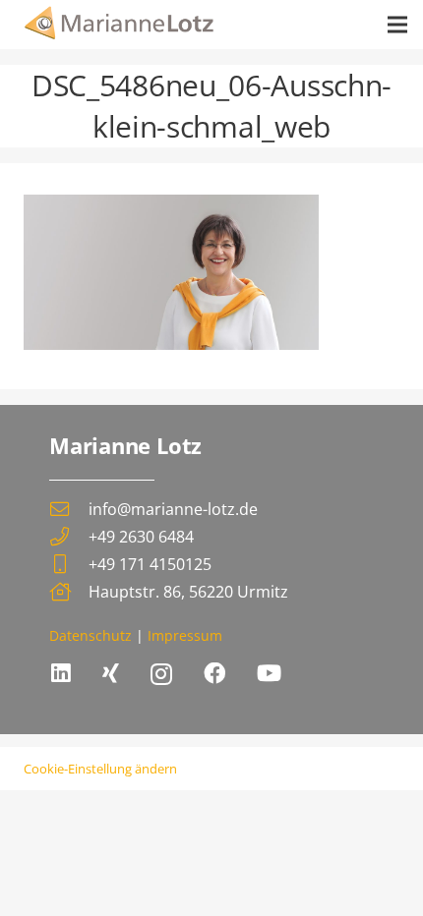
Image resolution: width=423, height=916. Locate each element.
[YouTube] (269, 673)
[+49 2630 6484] (69, 536)
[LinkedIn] (61, 673)
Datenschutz (90, 635)
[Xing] (110, 673)
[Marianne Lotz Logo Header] (119, 24)
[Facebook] (214, 673)
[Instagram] (161, 674)
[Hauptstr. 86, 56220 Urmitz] (69, 591)
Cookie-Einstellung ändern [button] (100, 768)
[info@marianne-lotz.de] (69, 508)
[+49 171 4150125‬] (69, 563)
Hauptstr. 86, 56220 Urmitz (188, 591)
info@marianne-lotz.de (173, 509)
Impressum (185, 635)
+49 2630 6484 (141, 536)
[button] (397, 24)
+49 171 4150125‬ (150, 564)
